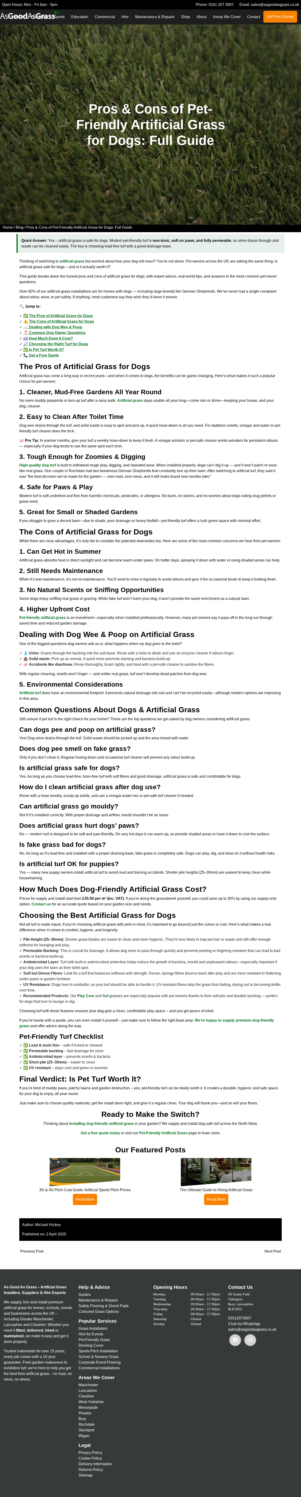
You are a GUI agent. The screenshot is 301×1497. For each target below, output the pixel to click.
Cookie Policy (90, 1458)
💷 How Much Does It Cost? (48, 338)
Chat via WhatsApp (244, 1324)
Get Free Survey (280, 17)
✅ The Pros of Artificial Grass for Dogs (58, 316)
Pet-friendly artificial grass (42, 618)
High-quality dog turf (37, 465)
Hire (125, 17)
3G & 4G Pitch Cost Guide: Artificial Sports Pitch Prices (85, 1190)
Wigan (84, 1436)
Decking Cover (91, 1345)
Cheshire (86, 1396)
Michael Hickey (48, 1225)
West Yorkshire (91, 1402)
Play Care (85, 996)
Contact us (41, 904)
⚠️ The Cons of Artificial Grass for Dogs (58, 321)
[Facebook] (235, 1340)
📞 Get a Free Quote (41, 355)
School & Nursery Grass (99, 1357)
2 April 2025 (56, 1234)
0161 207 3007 (221, 5)
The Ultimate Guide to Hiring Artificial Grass (216, 1190)
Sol (105, 996)
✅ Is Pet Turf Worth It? (43, 350)
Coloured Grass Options (99, 1312)
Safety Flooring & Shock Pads (104, 1306)
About (201, 17)
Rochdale (87, 1424)
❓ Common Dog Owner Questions (54, 333)
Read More (85, 1199)
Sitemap (85, 1475)
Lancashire (88, 1391)
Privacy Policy (90, 1453)
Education (79, 17)
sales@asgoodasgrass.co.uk (275, 5)
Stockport (86, 1430)
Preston (85, 1413)
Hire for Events (91, 1334)
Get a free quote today (100, 1133)
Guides (85, 1295)
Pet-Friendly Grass (94, 1340)
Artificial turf (30, 693)
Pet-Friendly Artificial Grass (163, 1133)
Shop (185, 17)
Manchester (88, 1385)
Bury (82, 1419)
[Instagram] (250, 1340)
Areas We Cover (227, 17)
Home (8, 227)
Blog (20, 227)
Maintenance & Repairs (154, 17)
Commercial (105, 17)
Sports (59, 17)
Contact (253, 17)
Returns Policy (91, 1470)
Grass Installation (93, 1328)
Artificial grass (130, 400)
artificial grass (71, 261)
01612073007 (239, 1318)
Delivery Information (95, 1464)
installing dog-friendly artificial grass (101, 1124)
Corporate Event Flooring (100, 1362)
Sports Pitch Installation (98, 1351)
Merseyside (88, 1407)
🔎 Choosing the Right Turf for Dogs (55, 344)
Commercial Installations (99, 1368)
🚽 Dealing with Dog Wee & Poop (52, 327)
